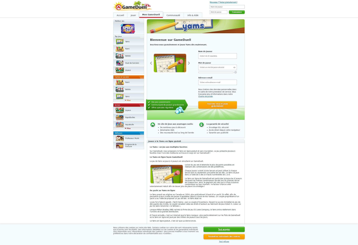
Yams (127, 42)
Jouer (133, 15)
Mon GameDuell (151, 14)
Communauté (173, 15)
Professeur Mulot (132, 138)
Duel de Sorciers (132, 63)
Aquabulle (129, 125)
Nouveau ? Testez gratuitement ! (223, 2)
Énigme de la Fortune (130, 145)
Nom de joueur (205, 51)
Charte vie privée (205, 96)
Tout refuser (224, 242)
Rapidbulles (130, 117)
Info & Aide (193, 15)
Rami (127, 49)
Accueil (120, 15)
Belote (127, 56)
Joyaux (128, 70)
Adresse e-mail (205, 78)
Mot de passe (204, 63)
